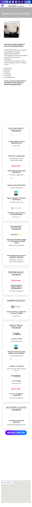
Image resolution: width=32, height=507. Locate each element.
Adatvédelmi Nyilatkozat (16, 475)
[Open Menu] (2, 5)
